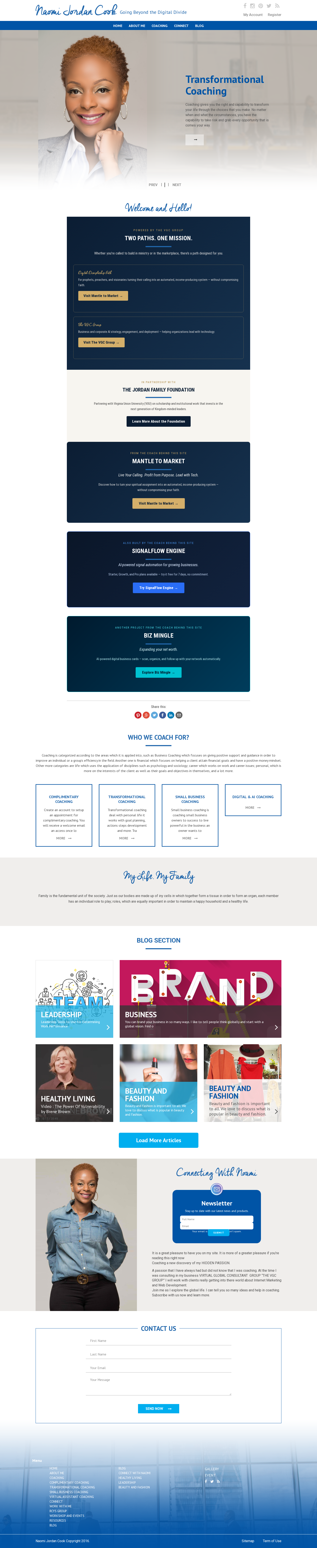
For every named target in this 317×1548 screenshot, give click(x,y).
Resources (58, 1520)
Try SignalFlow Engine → (158, 588)
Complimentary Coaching (69, 1482)
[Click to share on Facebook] (162, 715)
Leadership (127, 1482)
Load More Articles (158, 1140)
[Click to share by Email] (179, 715)
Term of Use (272, 1541)
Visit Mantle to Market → (103, 296)
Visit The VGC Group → (101, 342)
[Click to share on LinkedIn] (170, 715)
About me (137, 26)
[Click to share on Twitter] (154, 715)
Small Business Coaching (69, 1492)
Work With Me (61, 1506)
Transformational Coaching (72, 1487)
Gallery (212, 1469)
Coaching (160, 26)
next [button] (177, 185)
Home (117, 26)
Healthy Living (130, 1478)
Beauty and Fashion (134, 1487)
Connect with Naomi (135, 1473)
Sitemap (248, 1541)
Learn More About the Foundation (158, 421)
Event (210, 1475)
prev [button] (153, 185)
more (61, 838)
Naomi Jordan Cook (111, 11)
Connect (181, 26)
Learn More (88, 139)
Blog (199, 26)
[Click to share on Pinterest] (138, 715)
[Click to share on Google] (146, 715)
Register (274, 15)
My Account (253, 15)
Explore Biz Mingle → (158, 672)
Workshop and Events (67, 1516)
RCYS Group (58, 1511)
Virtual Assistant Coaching (72, 1497)
